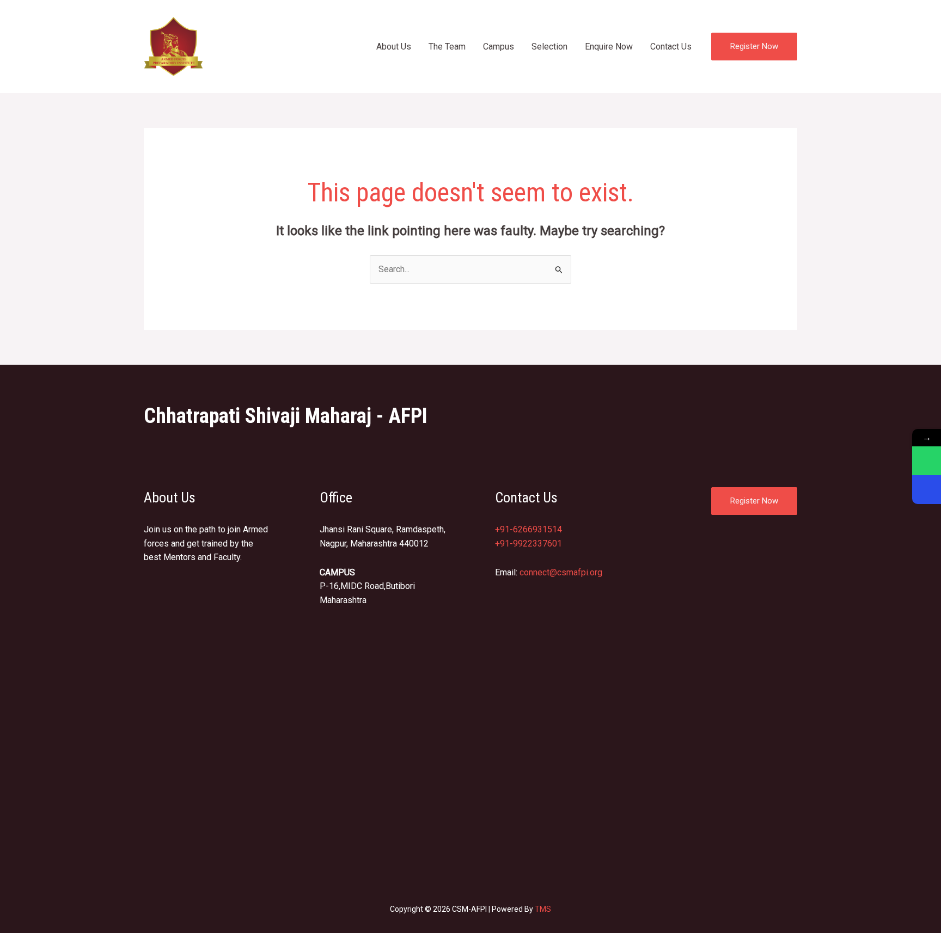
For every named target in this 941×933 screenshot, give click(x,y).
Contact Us (671, 46)
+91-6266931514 (528, 529)
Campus (498, 46)
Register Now (754, 501)
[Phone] (926, 489)
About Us (393, 46)
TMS (543, 909)
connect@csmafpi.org (561, 572)
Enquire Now (609, 46)
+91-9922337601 (528, 543)
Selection (549, 46)
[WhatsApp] (926, 460)
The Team (447, 46)
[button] (754, 46)
